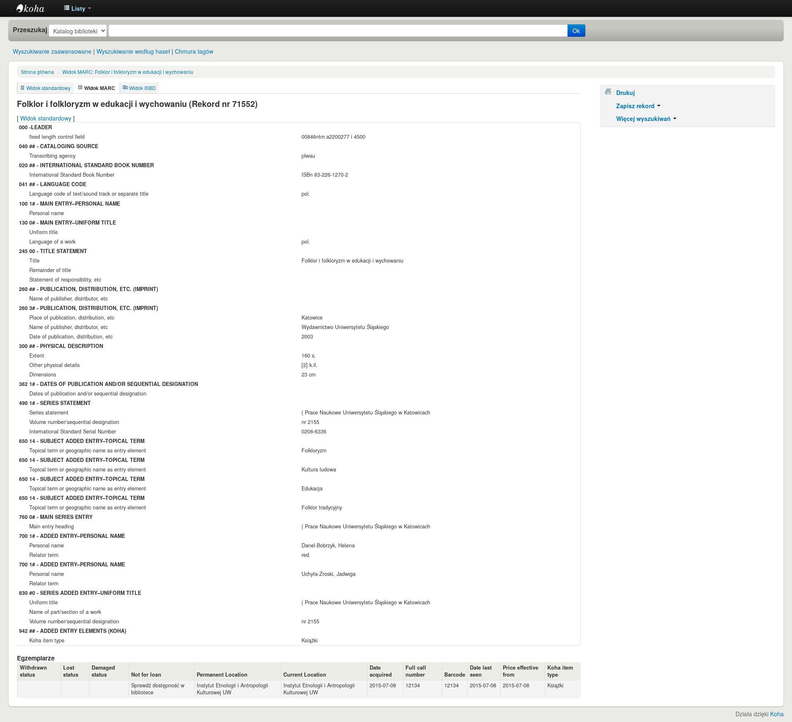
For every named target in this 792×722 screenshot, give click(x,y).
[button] (77, 8)
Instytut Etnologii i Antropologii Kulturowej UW (37, 8)
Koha (777, 714)
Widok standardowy (48, 87)
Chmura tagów (194, 51)
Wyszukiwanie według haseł (133, 51)
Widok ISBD (142, 87)
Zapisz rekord (636, 106)
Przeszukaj (30, 30)
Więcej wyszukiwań (644, 118)
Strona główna (37, 71)
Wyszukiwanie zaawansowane (52, 51)
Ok (576, 30)
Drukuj (625, 92)
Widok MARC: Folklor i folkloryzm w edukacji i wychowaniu (127, 71)
